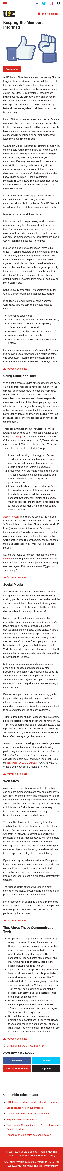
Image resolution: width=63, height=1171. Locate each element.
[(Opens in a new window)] (37, 4)
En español (12, 69)
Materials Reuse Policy (43, 1155)
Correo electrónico (17, 1068)
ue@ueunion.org (32, 1165)
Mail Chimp (15, 436)
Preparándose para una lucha (21, 1119)
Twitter (46, 1060)
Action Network (11, 516)
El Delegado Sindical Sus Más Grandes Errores (31, 1102)
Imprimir (46, 1068)
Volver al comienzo (17, 368)
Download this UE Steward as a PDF (25, 1045)
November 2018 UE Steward (22, 762)
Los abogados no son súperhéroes (24, 1107)
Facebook (16, 1060)
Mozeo (6, 558)
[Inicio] (9, 14)
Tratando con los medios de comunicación (28, 1135)
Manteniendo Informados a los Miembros (28, 1113)
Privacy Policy (50, 1165)
